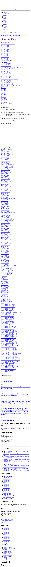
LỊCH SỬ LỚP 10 (5, 286)
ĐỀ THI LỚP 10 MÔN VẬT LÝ (8, 327)
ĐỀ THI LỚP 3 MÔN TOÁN (7, 309)
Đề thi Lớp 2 (3, 89)
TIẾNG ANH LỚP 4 (5, 185)
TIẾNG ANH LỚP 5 (5, 192)
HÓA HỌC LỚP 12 (5, 291)
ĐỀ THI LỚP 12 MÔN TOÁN (8, 308)
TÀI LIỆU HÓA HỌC (6, 76)
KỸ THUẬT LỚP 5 (5, 299)
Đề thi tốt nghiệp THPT (8, 495)
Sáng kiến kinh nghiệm (8, 497)
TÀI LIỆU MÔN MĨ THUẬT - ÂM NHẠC (11, 85)
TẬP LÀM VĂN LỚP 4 (6, 186)
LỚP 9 (4, 25)
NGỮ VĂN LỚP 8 (5, 204)
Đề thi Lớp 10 (4, 99)
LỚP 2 (4, 16)
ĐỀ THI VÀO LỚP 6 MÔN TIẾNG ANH (10, 358)
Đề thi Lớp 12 (4, 102)
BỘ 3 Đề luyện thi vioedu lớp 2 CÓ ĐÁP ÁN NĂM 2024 (16, 461)
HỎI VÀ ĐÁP (4, 62)
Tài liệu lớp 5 (6, 482)
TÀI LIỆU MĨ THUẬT (6, 81)
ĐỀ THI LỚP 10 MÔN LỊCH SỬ (8, 326)
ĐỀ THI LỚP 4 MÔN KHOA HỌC (9, 336)
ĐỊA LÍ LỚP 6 (4, 276)
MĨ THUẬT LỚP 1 (5, 267)
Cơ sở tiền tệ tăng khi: (7, 420)
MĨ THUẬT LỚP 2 (5, 300)
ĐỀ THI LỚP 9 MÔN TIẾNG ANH (9, 322)
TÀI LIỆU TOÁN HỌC (6, 80)
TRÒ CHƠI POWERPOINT (7, 154)
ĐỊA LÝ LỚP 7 (4, 294)
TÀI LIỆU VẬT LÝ (5, 77)
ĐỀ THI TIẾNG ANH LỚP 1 (7, 273)
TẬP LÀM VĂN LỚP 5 (6, 190)
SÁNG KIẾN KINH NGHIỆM (8, 198)
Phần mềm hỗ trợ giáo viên (7, 86)
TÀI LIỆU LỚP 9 (5, 59)
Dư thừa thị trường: (6, 381)
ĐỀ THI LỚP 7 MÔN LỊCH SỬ (8, 362)
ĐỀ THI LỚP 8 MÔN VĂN (7, 321)
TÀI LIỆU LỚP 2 (5, 153)
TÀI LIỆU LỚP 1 (5, 152)
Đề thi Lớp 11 (4, 101)
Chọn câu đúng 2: (12, 428)
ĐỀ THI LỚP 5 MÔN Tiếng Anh (8, 341)
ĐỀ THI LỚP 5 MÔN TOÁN (7, 344)
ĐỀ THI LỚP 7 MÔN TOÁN (7, 316)
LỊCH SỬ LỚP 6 (4, 281)
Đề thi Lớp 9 (3, 98)
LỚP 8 (4, 24)
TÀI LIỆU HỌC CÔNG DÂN (8, 68)
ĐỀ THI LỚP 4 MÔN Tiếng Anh (8, 338)
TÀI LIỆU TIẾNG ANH (6, 75)
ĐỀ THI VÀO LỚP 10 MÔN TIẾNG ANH (11, 353)
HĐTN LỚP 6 (4, 278)
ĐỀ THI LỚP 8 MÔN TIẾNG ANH (9, 318)
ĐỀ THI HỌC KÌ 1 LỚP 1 (7, 270)
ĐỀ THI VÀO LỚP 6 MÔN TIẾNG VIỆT (10, 360)
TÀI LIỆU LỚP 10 (5, 157)
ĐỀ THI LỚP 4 (4, 188)
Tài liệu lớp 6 (6, 484)
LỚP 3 (4, 17)
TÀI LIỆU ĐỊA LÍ (5, 70)
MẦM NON (6, 13)
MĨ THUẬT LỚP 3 (5, 303)
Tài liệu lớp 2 (6, 479)
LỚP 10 (5, 26)
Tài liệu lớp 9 (6, 488)
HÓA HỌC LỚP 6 (5, 279)
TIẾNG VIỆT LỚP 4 (5, 184)
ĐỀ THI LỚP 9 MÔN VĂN (7, 325)
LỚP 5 (4, 20)
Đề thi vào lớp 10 (7, 494)
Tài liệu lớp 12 (6, 490)
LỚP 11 (5, 28)
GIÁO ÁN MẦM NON (6, 63)
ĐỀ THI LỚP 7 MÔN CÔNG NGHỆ (9, 361)
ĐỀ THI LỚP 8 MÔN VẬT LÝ (8, 371)
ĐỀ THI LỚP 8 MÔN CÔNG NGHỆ (9, 366)
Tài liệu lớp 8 (6, 486)
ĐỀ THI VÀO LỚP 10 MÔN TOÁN (9, 354)
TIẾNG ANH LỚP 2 (5, 171)
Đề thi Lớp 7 (3, 95)
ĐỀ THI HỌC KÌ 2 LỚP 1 (7, 272)
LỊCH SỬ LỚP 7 (4, 296)
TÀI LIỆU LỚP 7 (5, 57)
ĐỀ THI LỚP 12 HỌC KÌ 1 (7, 166)
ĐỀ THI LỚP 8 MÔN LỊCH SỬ (8, 369)
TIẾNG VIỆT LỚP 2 (5, 170)
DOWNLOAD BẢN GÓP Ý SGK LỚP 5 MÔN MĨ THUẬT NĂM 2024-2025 (15, 469)
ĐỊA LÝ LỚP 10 (4, 282)
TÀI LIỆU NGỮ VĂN (6, 73)
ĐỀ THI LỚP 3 (4, 176)
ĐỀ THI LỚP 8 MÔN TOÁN (7, 320)
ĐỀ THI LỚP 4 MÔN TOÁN (7, 310)
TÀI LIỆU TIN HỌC (6, 82)
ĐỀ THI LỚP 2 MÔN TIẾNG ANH (9, 330)
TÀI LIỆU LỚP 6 (5, 55)
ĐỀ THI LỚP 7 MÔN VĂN (7, 317)
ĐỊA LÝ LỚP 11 (4, 287)
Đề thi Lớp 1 (3, 88)
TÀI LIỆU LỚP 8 (5, 58)
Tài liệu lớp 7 (6, 485)
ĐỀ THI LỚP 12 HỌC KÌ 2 (7, 167)
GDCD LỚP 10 (4, 283)
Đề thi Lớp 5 (3, 93)
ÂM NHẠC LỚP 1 (5, 261)
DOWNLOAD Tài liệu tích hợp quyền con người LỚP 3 (16, 470)
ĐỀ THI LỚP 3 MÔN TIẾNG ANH (9, 332)
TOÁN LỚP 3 (4, 177)
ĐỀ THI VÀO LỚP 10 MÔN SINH (9, 351)
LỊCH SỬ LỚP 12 (5, 292)
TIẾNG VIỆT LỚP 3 (5, 179)
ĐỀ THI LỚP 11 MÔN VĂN (7, 329)
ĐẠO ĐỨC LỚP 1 (5, 263)
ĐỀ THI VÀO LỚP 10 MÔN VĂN (9, 356)
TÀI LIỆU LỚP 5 (5, 189)
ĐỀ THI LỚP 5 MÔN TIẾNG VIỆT (9, 343)
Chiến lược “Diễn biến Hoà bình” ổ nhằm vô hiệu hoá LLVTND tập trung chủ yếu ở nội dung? (15, 402)
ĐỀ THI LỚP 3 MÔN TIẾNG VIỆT (9, 334)
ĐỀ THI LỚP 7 (4, 201)
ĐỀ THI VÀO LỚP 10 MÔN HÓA (9, 349)
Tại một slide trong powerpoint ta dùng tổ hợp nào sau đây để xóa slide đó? (14, 394)
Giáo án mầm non (7, 476)
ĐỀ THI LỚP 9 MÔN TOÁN (7, 323)
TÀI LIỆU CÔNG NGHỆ (7, 84)
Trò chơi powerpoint (8, 498)
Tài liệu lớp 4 (6, 481)
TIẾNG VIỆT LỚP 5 (5, 193)
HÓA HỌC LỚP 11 (5, 161)
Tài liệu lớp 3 (6, 480)
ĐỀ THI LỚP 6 (4, 197)
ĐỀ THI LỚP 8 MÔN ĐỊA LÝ (8, 367)
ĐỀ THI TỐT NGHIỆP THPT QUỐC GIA (11, 67)
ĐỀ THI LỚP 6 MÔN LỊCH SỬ (8, 347)
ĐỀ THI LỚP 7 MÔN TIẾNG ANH (9, 314)
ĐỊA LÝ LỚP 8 (4, 298)
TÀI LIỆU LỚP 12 (5, 163)
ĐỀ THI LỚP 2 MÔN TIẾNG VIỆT (9, 331)
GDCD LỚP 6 (4, 277)
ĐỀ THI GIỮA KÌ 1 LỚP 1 (7, 268)
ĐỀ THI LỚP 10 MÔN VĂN (7, 305)
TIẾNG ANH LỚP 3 (5, 180)
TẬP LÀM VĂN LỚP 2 (6, 172)
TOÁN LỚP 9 (4, 207)
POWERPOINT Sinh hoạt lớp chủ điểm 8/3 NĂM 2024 (16, 465)
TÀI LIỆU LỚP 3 (5, 175)
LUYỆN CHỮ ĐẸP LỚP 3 (7, 301)
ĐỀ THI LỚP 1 (4, 264)
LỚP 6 (4, 21)
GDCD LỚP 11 (4, 288)
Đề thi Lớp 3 (3, 90)
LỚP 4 (4, 18)
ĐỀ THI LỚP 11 (4, 159)
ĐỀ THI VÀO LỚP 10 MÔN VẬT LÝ (10, 357)
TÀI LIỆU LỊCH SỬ (5, 71)
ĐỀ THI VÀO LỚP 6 (6, 64)
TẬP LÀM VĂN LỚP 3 (6, 181)
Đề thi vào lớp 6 (7, 493)
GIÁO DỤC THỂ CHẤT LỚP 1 (8, 265)
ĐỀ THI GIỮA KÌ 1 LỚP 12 (7, 164)
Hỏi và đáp (6, 491)
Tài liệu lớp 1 (6, 477)
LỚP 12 (5, 29)
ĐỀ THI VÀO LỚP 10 (6, 66)
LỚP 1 (4, 15)
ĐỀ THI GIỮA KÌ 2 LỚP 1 (7, 269)
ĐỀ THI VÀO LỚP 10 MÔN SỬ (8, 352)
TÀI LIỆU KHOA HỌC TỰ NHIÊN (9, 79)
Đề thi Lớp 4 (3, 91)
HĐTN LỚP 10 (4, 285)
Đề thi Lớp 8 (3, 97)
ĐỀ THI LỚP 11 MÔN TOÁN (8, 307)
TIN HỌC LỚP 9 (5, 208)
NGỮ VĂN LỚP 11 (5, 162)
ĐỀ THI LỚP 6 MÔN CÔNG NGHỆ (9, 345)
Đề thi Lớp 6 (3, 94)
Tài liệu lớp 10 (6, 489)
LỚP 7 (4, 22)
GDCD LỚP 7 (4, 295)
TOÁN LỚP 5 (4, 194)
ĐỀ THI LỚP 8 (4, 203)
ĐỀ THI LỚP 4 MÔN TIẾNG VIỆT (9, 339)
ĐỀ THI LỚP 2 (4, 173)
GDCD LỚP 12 (4, 290)
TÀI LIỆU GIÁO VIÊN (6, 60)
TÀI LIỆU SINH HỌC (6, 72)
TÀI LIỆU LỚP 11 (5, 158)
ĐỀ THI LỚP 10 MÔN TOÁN (8, 304)
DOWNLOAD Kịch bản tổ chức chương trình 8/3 (14, 467)
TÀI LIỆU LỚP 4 (5, 183)
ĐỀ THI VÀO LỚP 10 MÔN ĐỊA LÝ (9, 348)
